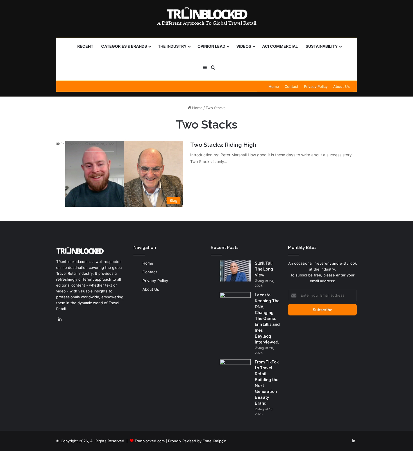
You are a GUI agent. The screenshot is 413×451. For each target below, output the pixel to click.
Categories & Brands (124, 46)
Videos (243, 46)
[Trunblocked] (206, 16)
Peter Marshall (71, 144)
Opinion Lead (211, 46)
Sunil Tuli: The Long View (264, 269)
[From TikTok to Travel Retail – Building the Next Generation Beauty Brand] (235, 369)
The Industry (172, 46)
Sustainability (322, 46)
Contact (291, 86)
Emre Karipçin (214, 441)
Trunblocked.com (150, 441)
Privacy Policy (316, 86)
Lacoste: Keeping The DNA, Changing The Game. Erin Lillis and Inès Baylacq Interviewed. (267, 318)
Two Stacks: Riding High (223, 144)
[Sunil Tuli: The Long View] (235, 270)
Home (274, 86)
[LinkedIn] (59, 319)
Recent (85, 46)
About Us (341, 86)
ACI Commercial (280, 46)
